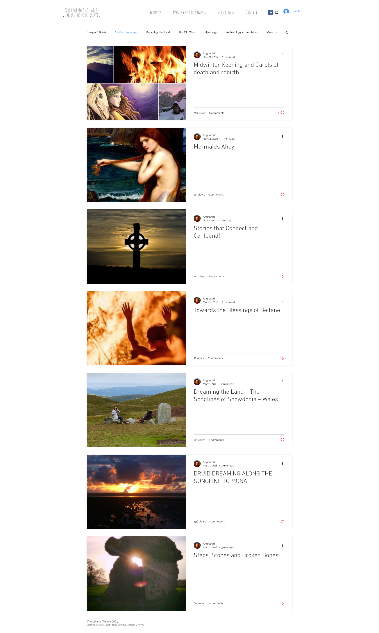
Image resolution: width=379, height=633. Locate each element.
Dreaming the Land (158, 32)
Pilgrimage (210, 32)
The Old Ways (187, 32)
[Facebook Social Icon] (270, 12)
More (269, 32)
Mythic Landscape (126, 32)
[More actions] (283, 54)
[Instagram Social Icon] (276, 12)
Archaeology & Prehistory (242, 32)
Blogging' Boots (96, 32)
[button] (158, 12)
